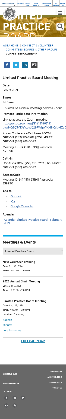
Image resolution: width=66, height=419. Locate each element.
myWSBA (20, 3)
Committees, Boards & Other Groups (31, 49)
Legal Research (36, 4)
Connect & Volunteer (37, 45)
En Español (56, 4)
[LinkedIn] (15, 398)
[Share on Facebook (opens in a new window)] (7, 64)
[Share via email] (34, 64)
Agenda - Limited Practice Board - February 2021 (33, 221)
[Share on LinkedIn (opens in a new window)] (25, 64)
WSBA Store (27, 4)
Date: (5, 266)
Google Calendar (22, 206)
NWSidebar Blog (10, 374)
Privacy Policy (55, 382)
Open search (60, 27)
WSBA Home (10, 45)
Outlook (16, 196)
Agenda (7, 320)
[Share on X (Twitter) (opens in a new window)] (16, 64)
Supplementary (12, 330)
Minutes (7, 325)
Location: (8, 314)
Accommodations (55, 377)
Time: (6, 270)
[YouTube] (6, 405)
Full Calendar (33, 341)
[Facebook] (6, 398)
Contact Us (62, 4)
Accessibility (56, 371)
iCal (13, 201)
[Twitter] (23, 398)
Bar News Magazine (11, 383)
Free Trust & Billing (46, 4)
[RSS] (15, 405)
